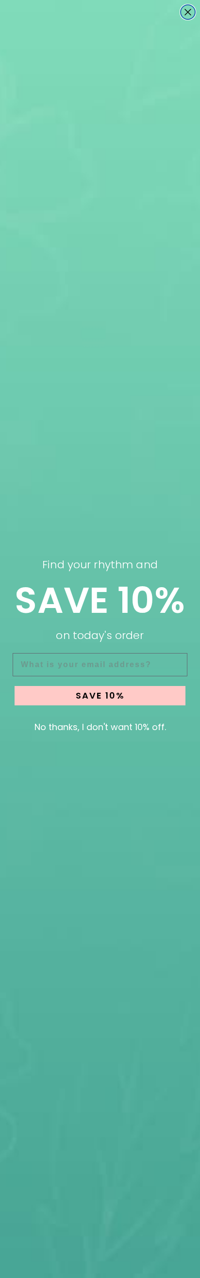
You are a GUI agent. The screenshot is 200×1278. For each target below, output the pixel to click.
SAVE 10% (100, 695)
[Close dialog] (188, 12)
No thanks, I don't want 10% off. (100, 727)
